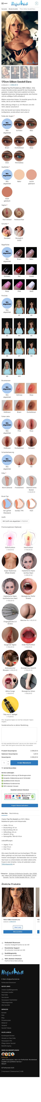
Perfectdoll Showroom (8, 982)
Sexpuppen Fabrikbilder (9, 1000)
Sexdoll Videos (6, 1028)
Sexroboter (5, 997)
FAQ (2, 1015)
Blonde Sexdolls (13, 9)
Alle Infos (4, 813)
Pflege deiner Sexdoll (8, 1043)
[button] (36, 3)
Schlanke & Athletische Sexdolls (19, 873)
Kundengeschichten (7, 1035)
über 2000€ (33, 873)
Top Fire (11, 877)
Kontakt (3, 1012)
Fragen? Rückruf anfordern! (19, 805)
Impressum (6, 1071)
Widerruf (4, 1023)
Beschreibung (13, 813)
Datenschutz (15, 1071)
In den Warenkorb (24, 763)
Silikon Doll (8, 875)
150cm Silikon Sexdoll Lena (11, 919)
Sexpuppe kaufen (7, 992)
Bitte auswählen (17, 931)
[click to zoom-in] (19, 38)
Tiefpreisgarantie (7, 864)
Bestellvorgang (6, 1046)
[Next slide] (35, 38)
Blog (2, 1018)
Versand (4, 1025)
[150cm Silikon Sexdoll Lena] (18, 902)
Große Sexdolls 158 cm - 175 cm (25, 877)
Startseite (4, 9)
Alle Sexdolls (27, 875)
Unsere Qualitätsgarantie (9, 989)
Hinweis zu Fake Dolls (8, 1038)
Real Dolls (4, 995)
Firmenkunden (6, 1020)
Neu (3, 875)
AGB (21, 1071)
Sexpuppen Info (6, 1041)
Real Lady (18, 927)
